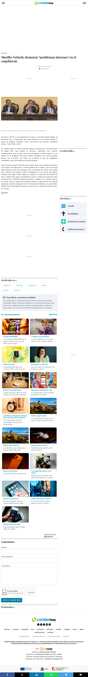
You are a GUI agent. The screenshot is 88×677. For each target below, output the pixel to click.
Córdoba (67, 629)
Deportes (50, 629)
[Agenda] (73, 205)
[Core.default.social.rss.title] (50, 624)
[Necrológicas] (73, 213)
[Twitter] (22, 674)
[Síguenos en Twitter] (41, 624)
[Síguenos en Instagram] (44, 624)
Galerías (50, 632)
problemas (7, 285)
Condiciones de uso (38, 636)
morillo (43, 285)
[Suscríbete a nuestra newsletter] (29, 303)
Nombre (3, 547)
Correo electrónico (7, 556)
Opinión (58, 629)
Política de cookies (54, 636)
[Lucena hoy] (44, 621)
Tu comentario (5, 566)
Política (4, 53)
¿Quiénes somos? (24, 636)
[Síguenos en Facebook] (38, 624)
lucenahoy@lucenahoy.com (53, 659)
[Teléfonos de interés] (73, 229)
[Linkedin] (36, 674)
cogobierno (32, 285)
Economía (24, 629)
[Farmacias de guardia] (73, 221)
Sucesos (16, 629)
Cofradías (40, 629)
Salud (75, 629)
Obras (82, 629)
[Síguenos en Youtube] (47, 624)
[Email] (80, 674)
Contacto (66, 636)
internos (16, 290)
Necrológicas (40, 632)
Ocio (32, 629)
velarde (6, 290)
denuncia (19, 285)
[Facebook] (7, 674)
